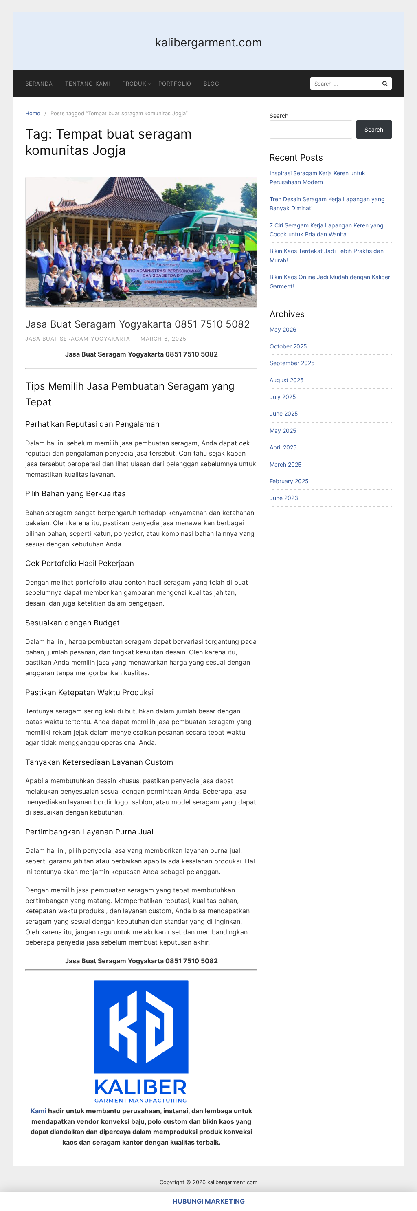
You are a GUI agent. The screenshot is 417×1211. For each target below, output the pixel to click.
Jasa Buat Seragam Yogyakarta (77, 338)
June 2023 (284, 497)
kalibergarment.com (208, 42)
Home (32, 113)
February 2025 (289, 481)
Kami (38, 1111)
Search (279, 115)
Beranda (39, 83)
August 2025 (287, 380)
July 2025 (283, 396)
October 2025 (288, 346)
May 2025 (283, 430)
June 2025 (284, 413)
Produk (134, 83)
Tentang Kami (87, 83)
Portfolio (174, 83)
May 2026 (283, 329)
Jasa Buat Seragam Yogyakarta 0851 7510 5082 (137, 324)
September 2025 (292, 362)
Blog (211, 83)
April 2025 (283, 447)
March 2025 (286, 464)
